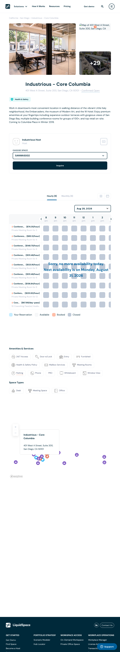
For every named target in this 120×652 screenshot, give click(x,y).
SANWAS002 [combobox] (22, 155)
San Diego (24, 18)
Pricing (67, 6)
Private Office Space (70, 644)
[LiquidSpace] (18, 625)
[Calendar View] (107, 196)
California (13, 18)
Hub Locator (39, 644)
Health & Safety (21, 99)
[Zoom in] (15, 427)
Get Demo (11, 640)
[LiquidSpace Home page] (7, 6)
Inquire (60, 165)
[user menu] (112, 6)
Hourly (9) (52, 196)
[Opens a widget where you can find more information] (107, 647)
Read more (15, 126)
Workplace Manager (97, 640)
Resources (54, 6)
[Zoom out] (15, 433)
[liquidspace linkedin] (96, 625)
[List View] (101, 196)
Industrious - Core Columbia (44, 18)
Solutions (19, 6)
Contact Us (107, 625)
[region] (60, 450)
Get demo (89, 6)
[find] (102, 6)
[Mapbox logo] (16, 476)
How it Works (38, 6)
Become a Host (13, 648)
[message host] (103, 141)
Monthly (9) (67, 196)
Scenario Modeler (42, 640)
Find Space (11, 644)
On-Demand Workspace (71, 640)
